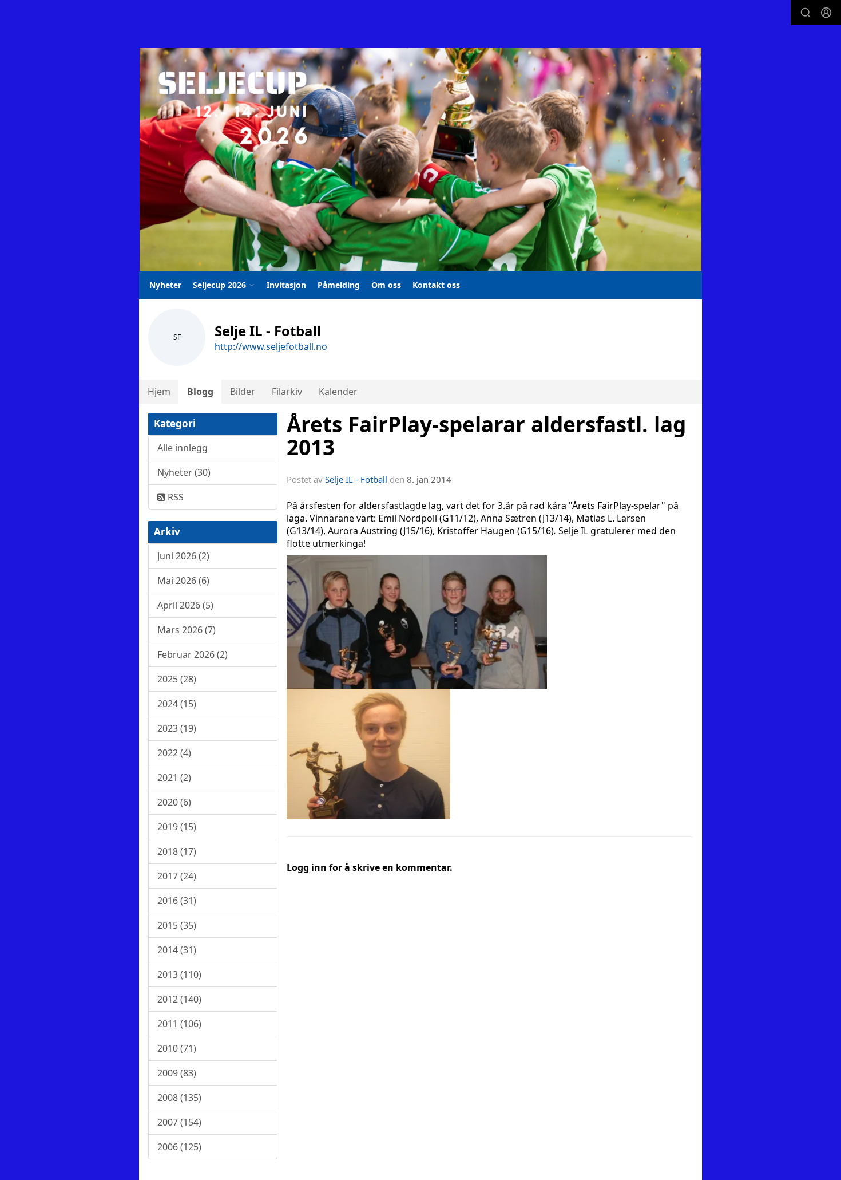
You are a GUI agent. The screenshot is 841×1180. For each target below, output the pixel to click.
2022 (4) (174, 753)
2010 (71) (176, 1048)
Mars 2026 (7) (186, 629)
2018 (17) (176, 851)
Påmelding (339, 284)
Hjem (159, 391)
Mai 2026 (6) (183, 580)
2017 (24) (176, 876)
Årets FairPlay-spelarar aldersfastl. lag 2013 (486, 436)
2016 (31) (176, 900)
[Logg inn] (826, 12)
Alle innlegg (182, 447)
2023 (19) (176, 728)
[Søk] (805, 12)
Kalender (338, 391)
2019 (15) (176, 826)
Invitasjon (286, 284)
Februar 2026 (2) (192, 654)
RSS (174, 497)
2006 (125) (179, 1146)
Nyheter (165, 284)
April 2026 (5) (185, 605)
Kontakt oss (436, 284)
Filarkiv (287, 391)
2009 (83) (176, 1073)
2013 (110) (179, 974)
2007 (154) (179, 1122)
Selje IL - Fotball (356, 479)
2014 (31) (176, 950)
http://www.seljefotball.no (271, 346)
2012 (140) (179, 999)
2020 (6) (174, 802)
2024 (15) (176, 703)
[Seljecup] (420, 159)
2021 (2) (174, 777)
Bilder (242, 391)
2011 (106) (179, 1023)
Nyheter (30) (184, 472)
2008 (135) (179, 1097)
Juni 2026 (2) (183, 556)
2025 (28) (176, 679)
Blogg (200, 391)
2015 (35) (176, 925)
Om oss (386, 284)
